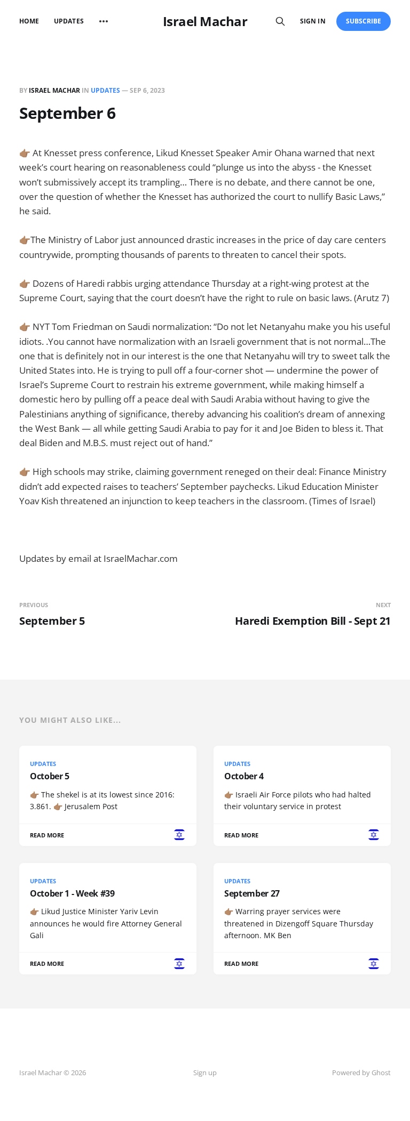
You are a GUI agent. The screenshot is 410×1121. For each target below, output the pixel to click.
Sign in (312, 21)
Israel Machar (205, 21)
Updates (68, 21)
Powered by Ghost (361, 1072)
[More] (104, 21)
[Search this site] (280, 21)
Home (29, 21)
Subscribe (364, 21)
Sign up (205, 1072)
